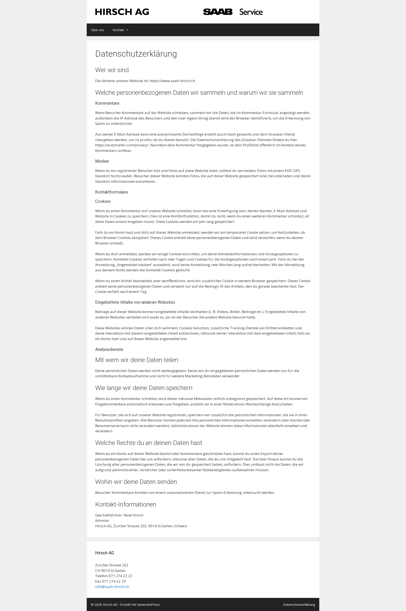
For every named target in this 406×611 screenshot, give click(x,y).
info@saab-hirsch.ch (112, 586)
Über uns (97, 30)
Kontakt (118, 30)
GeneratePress (148, 604)
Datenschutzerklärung (299, 604)
